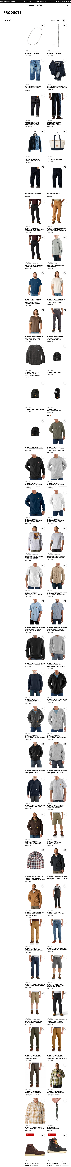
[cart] (68, 5)
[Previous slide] (26, 36)
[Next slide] (44, 36)
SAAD (26, 50)
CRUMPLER (50, 1125)
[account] (64, 5)
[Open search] (6, 5)
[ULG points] (61, 5)
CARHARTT (28, 226)
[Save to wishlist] (43, 25)
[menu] (2, 5)
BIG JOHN (27, 84)
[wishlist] (58, 5)
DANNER (27, 1160)
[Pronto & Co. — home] (35, 5)
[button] (59, 20)
